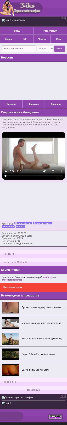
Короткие (34, 104)
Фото (59, 39)
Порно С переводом (15, 20)
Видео (8, 39)
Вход (17, 31)
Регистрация (50, 31)
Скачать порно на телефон (19, 397)
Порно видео (9, 382)
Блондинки (8, 226)
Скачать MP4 (15, 262)
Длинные (56, 104)
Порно (8, 403)
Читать (42, 39)
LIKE (8, 254)
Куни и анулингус (43, 223)
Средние (11, 104)
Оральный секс (23, 223)
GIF (25, 39)
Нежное (20, 226)
